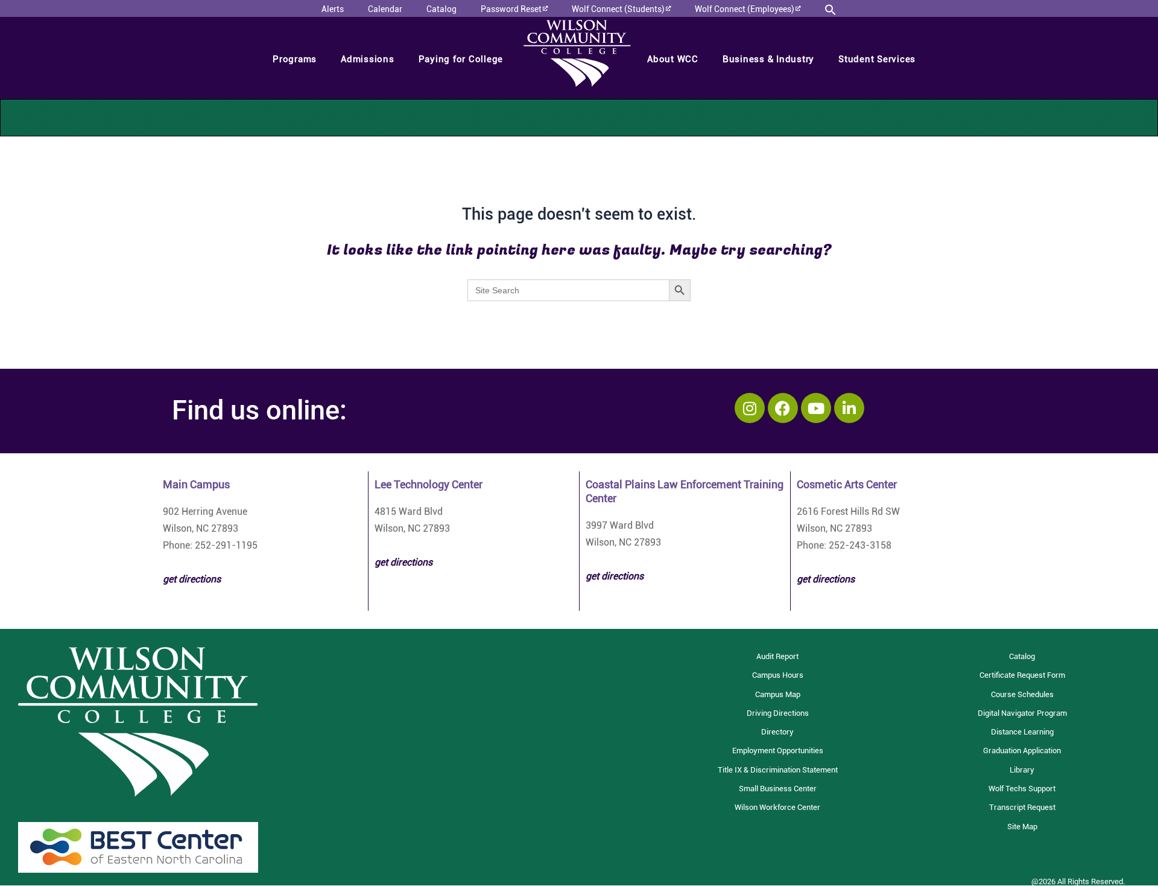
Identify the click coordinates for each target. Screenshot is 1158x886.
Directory (777, 731)
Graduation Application (1022, 750)
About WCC (672, 59)
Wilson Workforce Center (777, 807)
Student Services (877, 59)
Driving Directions (778, 713)
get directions (403, 562)
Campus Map (777, 694)
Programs (295, 59)
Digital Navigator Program (1022, 713)
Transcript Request (1022, 807)
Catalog (1022, 656)
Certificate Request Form (1022, 675)
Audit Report (777, 656)
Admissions (367, 59)
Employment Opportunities (777, 750)
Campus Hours (777, 675)
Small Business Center (778, 788)
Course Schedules (1022, 694)
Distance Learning (1022, 731)
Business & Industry (768, 59)
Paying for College (461, 59)
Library (1022, 769)
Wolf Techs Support (1022, 788)
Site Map (1022, 826)
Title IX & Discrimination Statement (778, 769)
